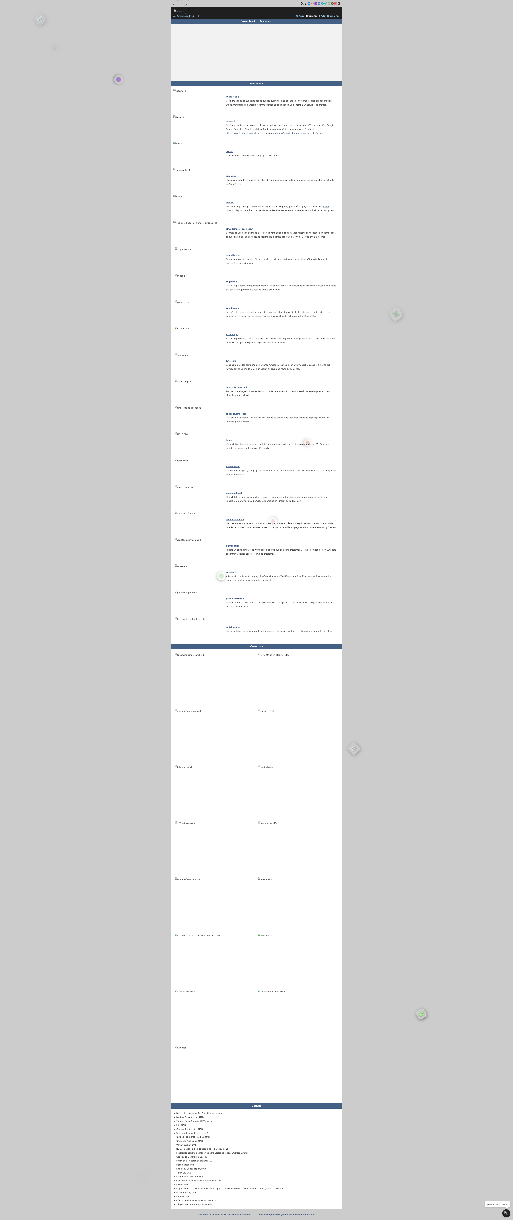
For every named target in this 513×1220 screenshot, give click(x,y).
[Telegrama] (322, 3)
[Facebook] (319, 3)
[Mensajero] (332, 3)
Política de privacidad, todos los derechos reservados (287, 1214)
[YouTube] (312, 3)
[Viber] (325, 3)
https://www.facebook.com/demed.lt (244, 133)
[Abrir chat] (506, 1213)
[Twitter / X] (302, 3)
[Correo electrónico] (335, 3)
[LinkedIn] (309, 3)
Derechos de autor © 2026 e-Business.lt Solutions (224, 1214)
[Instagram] (315, 3)
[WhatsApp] (329, 3)
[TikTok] (305, 3)
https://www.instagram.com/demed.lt (295, 133)
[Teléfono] (339, 3)
